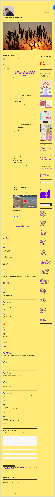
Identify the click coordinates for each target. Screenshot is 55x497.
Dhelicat (41, 230)
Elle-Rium (41, 233)
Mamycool (41, 284)
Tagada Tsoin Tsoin (43, 313)
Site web (4, 456)
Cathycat (41, 221)
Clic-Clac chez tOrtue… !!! (43, 150)
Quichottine (8, 361)
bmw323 (41, 217)
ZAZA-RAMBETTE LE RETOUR (12, 17)
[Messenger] (54, 7)
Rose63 (41, 310)
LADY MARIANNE (9, 404)
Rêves (47, 76)
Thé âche (41, 314)
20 (45, 195)
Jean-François (42, 252)
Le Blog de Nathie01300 (43, 262)
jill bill (7, 237)
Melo (41, 289)
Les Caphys (41, 275)
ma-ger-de (41, 282)
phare (5, 67)
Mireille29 (41, 290)
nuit (3, 67)
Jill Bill (41, 253)
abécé (7, 301)
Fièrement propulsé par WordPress (17, 493)
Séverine (7, 273)
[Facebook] (54, 5)
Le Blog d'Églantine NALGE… (44, 261)
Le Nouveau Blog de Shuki (43, 270)
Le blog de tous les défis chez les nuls (45, 263)
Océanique (41, 300)
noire (8, 66)
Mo (40, 175)
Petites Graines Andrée (43, 303)
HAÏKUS (4, 66)
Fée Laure (41, 240)
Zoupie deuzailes (42, 320)
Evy (40, 236)
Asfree (41, 213)
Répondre (5, 243)
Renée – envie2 (42, 308)
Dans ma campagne (43, 229)
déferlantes (6, 65)
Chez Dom (41, 222)
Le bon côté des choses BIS (44, 268)
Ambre (41, 212)
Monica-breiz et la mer (43, 294)
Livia (6, 392)
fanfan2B (7, 352)
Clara (41, 227)
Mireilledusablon (42, 291)
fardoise (41, 168)
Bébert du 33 (42, 216)
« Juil (42, 200)
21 (47, 195)
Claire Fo (41, 226)
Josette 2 (41, 255)
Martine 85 (8, 282)
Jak (40, 249)
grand (9, 65)
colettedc (7, 263)
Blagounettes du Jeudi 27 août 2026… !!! (45, 154)
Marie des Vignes (42, 287)
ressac (7, 67)
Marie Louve (42, 288)
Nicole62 (41, 298)
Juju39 (41, 256)
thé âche (7, 372)
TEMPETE (4, 69)
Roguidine (41, 309)
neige (6, 66)
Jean (41, 251)
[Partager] (54, 9)
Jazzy (41, 250)
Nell (40, 297)
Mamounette (8, 313)
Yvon (41, 317)
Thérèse (41, 173)
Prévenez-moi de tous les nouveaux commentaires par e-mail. (12, 461)
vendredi (7, 69)
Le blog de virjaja (42, 265)
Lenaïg (7, 381)
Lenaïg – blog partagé (43, 273)
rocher (4, 68)
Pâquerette (41, 301)
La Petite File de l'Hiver (43, 259)
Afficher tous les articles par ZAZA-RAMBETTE (22, 226)
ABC (40, 211)
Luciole (41, 278)
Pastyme (41, 302)
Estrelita (41, 234)
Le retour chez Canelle (43, 271)
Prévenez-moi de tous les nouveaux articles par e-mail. (11, 464)
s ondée (6, 68)
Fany (41, 239)
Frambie (41, 241)
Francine (41, 242)
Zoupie (41, 319)
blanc (4, 65)
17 (40, 195)
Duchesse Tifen (42, 232)
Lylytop (41, 279)
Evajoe (41, 235)
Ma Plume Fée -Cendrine (43, 281)
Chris (41, 224)
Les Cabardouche (42, 274)
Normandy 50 (42, 299)
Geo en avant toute (42, 245)
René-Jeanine (42, 307)
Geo (40, 244)
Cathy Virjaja (42, 220)
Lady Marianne (42, 260)
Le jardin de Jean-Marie (43, 269)
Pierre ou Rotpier (42, 304)
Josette (7, 323)
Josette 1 (41, 254)
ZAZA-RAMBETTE (5, 60)
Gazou (41, 243)
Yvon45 (41, 318)
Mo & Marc (41, 293)
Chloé (41, 223)
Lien (4, 63)
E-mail (4, 452)
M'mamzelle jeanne (43, 280)
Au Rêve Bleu (42, 214)
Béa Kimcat (41, 215)
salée (8, 68)
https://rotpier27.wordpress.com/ (9, 346)
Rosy (41, 311)
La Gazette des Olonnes (43, 258)
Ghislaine (41, 246)
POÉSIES (4, 64)
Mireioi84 (41, 292)
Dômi (41, 231)
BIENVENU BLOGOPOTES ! (47, 12)
